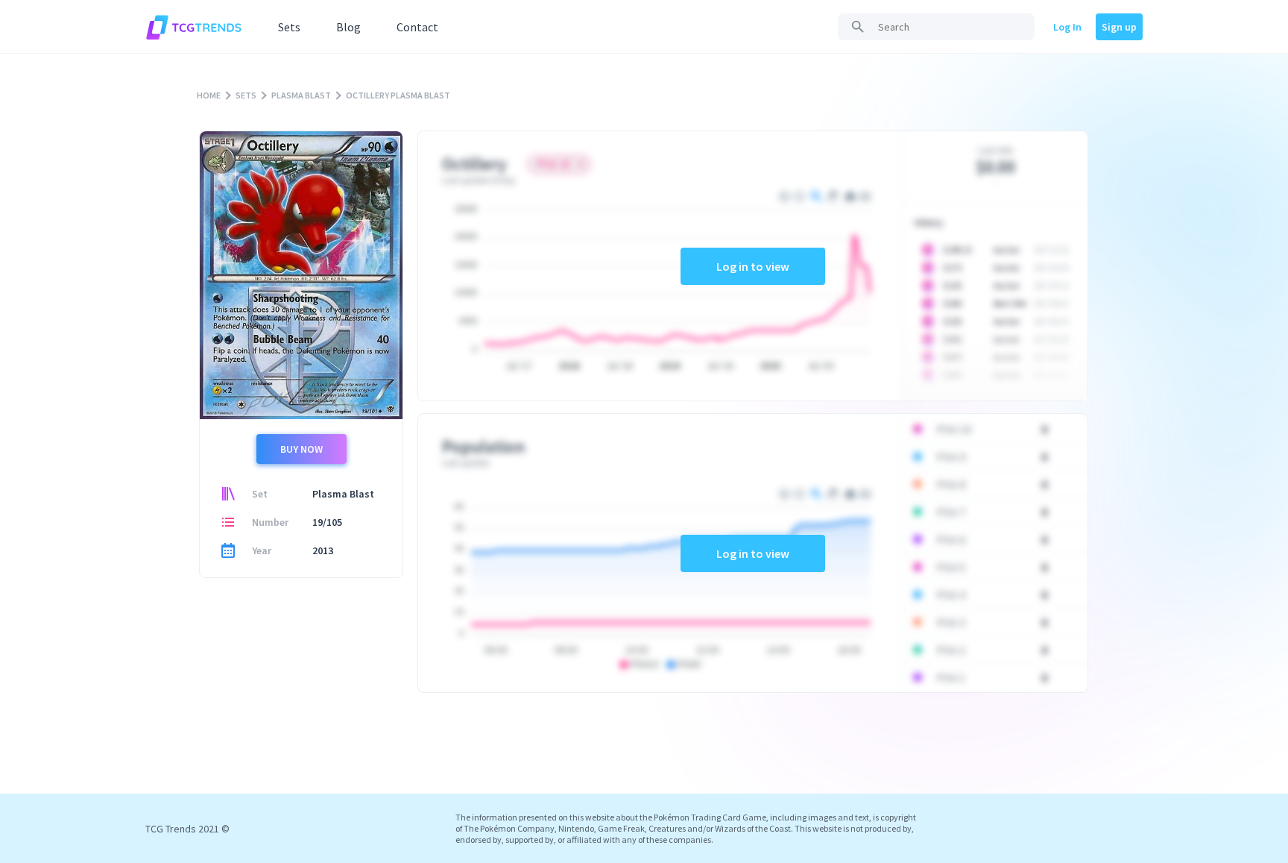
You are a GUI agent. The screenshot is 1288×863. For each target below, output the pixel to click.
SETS (246, 95)
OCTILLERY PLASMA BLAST (398, 95)
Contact (417, 26)
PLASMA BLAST (301, 95)
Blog (348, 26)
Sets (289, 26)
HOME (209, 95)
